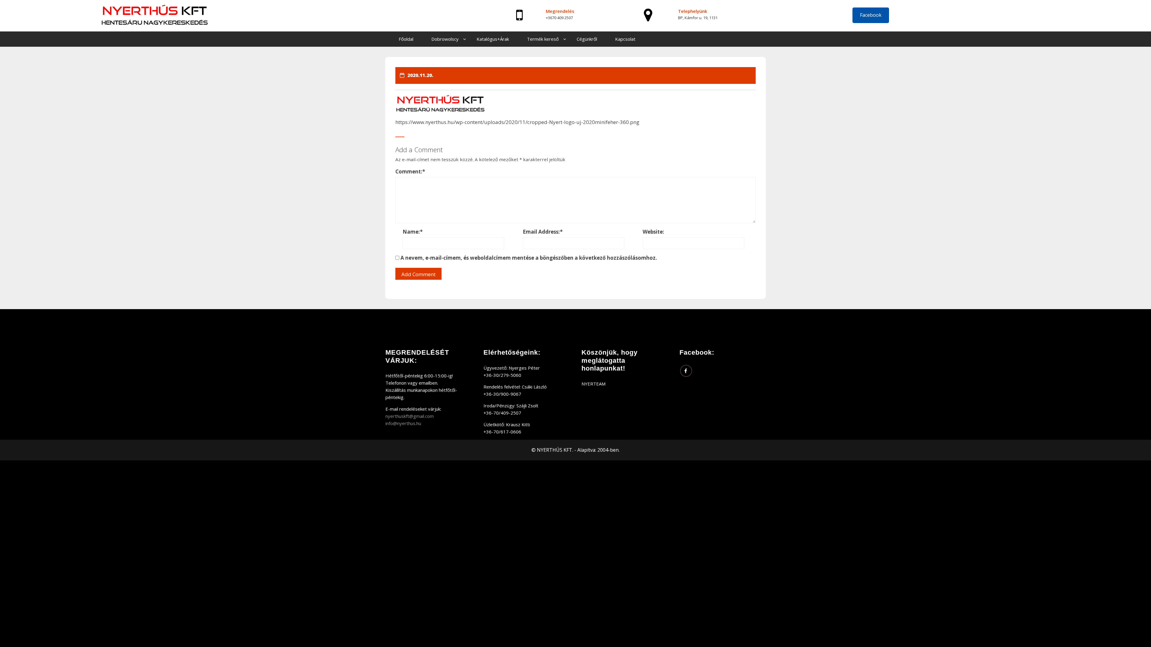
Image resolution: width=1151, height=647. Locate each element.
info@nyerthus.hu (403, 423)
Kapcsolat (625, 39)
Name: (413, 231)
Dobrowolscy (445, 39)
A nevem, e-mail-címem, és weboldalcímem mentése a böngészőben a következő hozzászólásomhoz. (528, 257)
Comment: (410, 171)
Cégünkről (587, 39)
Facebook (871, 15)
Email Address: (543, 231)
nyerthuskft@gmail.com (409, 416)
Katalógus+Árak (493, 39)
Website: (653, 231)
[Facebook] (686, 371)
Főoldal (406, 39)
